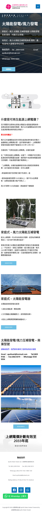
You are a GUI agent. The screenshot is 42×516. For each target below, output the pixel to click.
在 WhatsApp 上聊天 (17, 496)
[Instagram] (21, 490)
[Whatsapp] (27, 490)
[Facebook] (14, 490)
